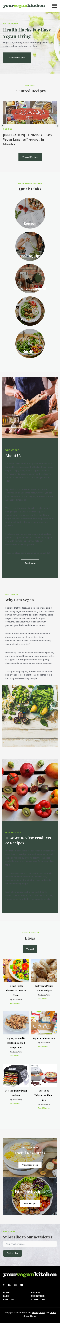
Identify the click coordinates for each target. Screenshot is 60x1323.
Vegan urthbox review (44, 1038)
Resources (37, 1296)
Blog (6, 1296)
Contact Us (38, 1299)
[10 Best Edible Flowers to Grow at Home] (16, 970)
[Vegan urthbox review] (44, 1023)
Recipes (7, 129)
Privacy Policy (38, 1312)
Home (6, 1292)
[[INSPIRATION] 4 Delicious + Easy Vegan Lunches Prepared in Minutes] (30, 112)
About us (8, 1299)
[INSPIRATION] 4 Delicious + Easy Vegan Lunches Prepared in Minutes (27, 139)
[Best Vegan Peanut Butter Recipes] (44, 970)
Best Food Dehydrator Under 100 (44, 1095)
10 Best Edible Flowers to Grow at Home (16, 990)
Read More (16, 1003)
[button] (17, 57)
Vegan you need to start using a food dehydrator (16, 1043)
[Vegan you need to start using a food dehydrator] (16, 1023)
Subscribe (12, 1253)
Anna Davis (17, 999)
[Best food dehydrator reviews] (16, 1075)
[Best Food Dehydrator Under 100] (44, 1075)
